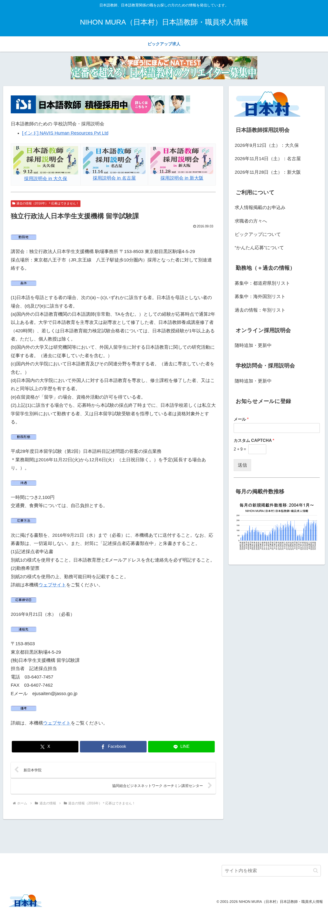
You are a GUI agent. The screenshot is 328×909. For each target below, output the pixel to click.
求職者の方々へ (251, 221)
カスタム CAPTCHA (254, 440)
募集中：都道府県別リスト (262, 283)
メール (241, 419)
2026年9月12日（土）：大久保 (267, 145)
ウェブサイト (52, 584)
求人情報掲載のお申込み (260, 207)
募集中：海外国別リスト (260, 296)
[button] (315, 870)
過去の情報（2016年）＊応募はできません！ (47, 203)
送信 (242, 465)
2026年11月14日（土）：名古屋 (268, 158)
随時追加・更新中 (253, 345)
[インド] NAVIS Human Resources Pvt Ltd (65, 133)
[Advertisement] (164, 835)
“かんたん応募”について (259, 247)
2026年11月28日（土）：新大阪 (268, 172)
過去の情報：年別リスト (260, 310)
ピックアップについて (258, 234)
